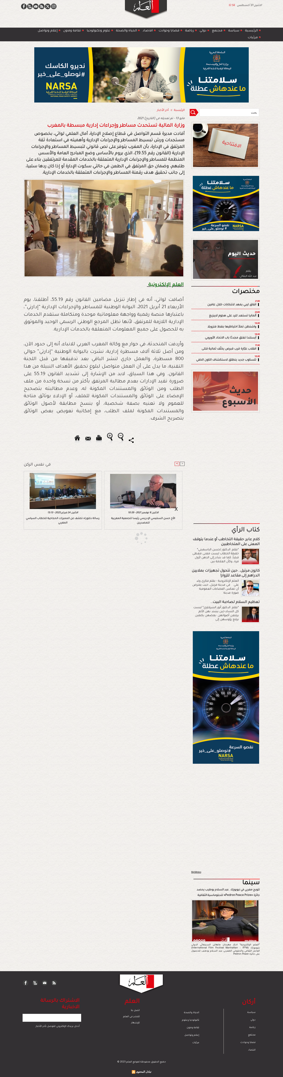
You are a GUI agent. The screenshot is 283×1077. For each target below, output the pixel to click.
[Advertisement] (136, 538)
